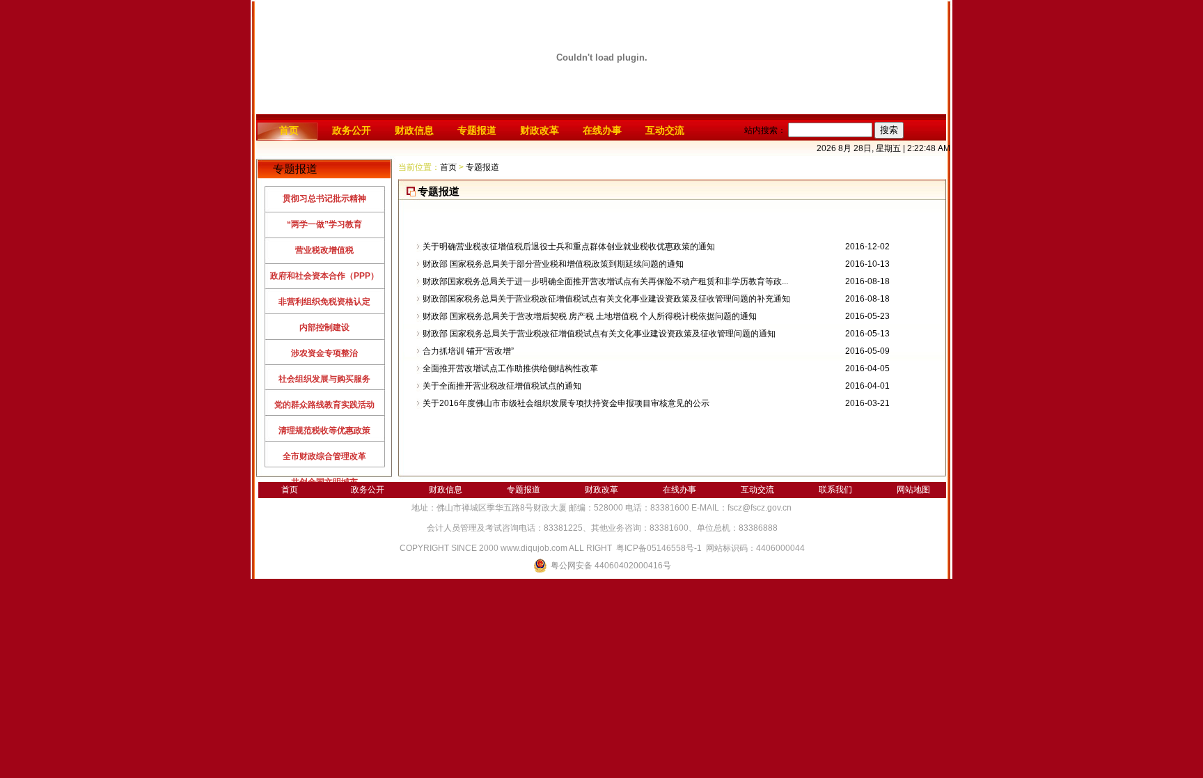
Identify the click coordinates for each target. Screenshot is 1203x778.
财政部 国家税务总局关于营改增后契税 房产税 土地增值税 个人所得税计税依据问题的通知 (590, 316)
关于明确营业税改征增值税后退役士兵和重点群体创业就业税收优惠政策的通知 (569, 246)
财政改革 (539, 130)
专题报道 (476, 130)
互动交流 (664, 130)
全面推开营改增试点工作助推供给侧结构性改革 (510, 368)
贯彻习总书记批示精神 (324, 198)
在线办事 (602, 130)
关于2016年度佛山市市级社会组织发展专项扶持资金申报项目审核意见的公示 (566, 403)
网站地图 (913, 490)
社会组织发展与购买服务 (324, 379)
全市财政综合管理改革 (324, 456)
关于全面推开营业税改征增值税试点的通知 (502, 386)
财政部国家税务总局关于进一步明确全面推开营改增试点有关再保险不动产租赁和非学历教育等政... (605, 281)
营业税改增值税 (324, 250)
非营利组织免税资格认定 (324, 301)
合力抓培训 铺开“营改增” (468, 351)
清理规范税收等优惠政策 (324, 430)
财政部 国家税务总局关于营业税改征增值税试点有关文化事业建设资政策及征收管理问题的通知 (599, 334)
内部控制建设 (324, 327)
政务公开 (351, 130)
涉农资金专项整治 (324, 353)
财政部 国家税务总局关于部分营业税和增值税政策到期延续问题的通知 (553, 264)
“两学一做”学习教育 (324, 224)
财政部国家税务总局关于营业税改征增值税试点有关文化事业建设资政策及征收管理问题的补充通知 (606, 299)
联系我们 (835, 490)
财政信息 (414, 130)
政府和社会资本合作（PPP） (324, 276)
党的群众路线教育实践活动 (324, 405)
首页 (289, 130)
